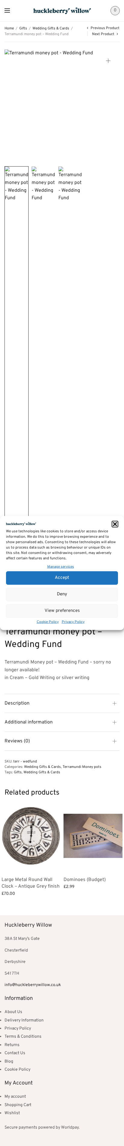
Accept (62, 578)
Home (9, 28)
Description (17, 703)
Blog (9, 1061)
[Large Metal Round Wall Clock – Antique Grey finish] (31, 836)
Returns (12, 1045)
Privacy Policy (73, 621)
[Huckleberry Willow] (62, 10)
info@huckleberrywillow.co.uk (33, 985)
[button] (115, 524)
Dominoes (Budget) (85, 880)
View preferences (62, 611)
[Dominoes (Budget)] (93, 836)
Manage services (60, 566)
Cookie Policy (48, 621)
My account (15, 1096)
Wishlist (12, 1113)
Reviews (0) (17, 741)
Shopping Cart (18, 1105)
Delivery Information (24, 1020)
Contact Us (15, 1053)
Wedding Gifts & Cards (51, 28)
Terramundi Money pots (82, 767)
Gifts (23, 28)
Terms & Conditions (23, 1036)
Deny (62, 594)
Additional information (29, 722)
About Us (13, 1012)
